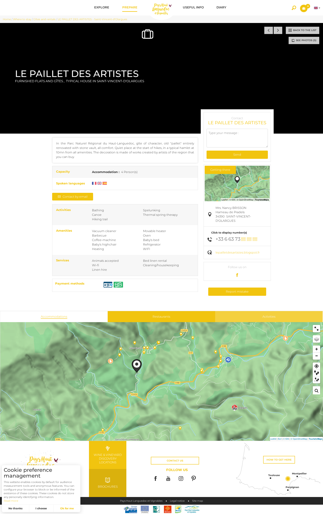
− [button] (316, 356)
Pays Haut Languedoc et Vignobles (141, 500)
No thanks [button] (15, 508)
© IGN (286, 438)
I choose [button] (41, 508)
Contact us (175, 460)
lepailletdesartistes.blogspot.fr (238, 252)
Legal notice (177, 500)
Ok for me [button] (67, 508)
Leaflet (273, 438)
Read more (11, 500)
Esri (280, 438)
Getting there (220, 170)
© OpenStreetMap (299, 438)
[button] (102, 8)
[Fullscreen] (316, 328)
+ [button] (316, 349)
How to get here (279, 459)
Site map (197, 500)
